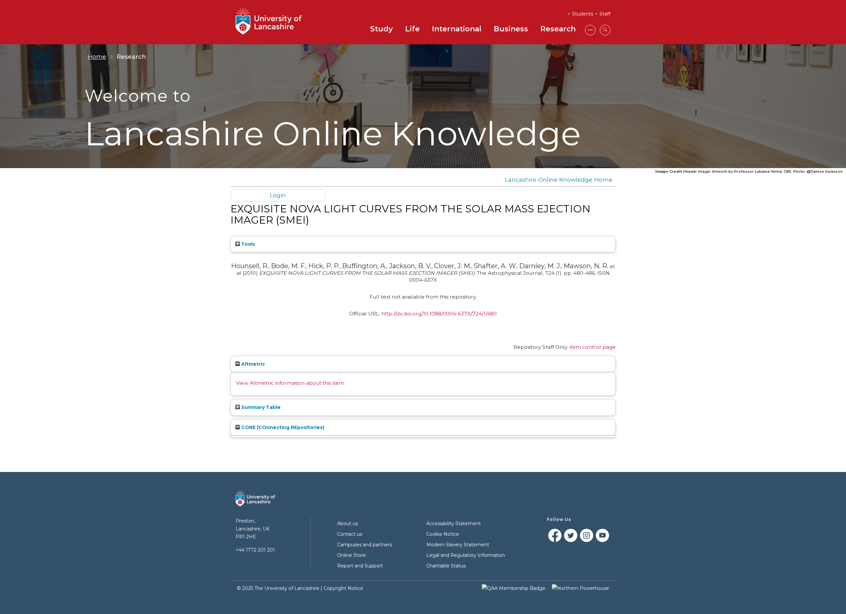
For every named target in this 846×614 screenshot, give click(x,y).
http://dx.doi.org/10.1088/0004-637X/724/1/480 (439, 313)
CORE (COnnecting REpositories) (282, 427)
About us (347, 523)
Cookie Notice (442, 534)
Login (278, 195)
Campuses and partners (364, 545)
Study (381, 28)
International (456, 28)
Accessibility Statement (453, 523)
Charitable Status (446, 566)
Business (511, 28)
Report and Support (360, 566)
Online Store (351, 555)
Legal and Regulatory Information (465, 555)
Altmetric (252, 364)
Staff (604, 14)
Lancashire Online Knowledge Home (558, 179)
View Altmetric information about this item (290, 383)
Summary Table (260, 407)
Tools (247, 244)
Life (412, 28)
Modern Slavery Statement (457, 545)
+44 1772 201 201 (255, 550)
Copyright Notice (343, 588)
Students (582, 14)
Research (558, 28)
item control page (592, 347)
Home (97, 56)
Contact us (349, 534)
